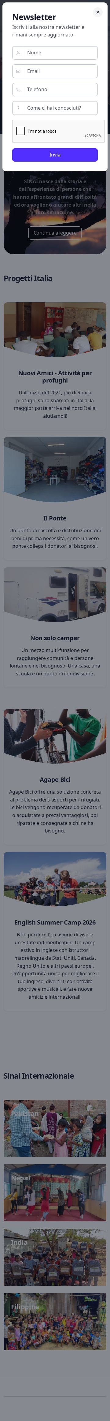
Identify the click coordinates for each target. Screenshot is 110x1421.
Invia (55, 154)
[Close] (98, 12)
